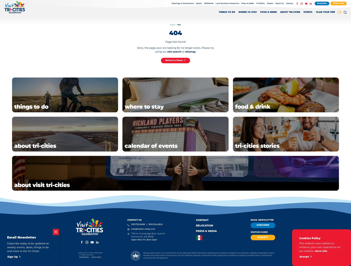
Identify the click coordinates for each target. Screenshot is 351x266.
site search (174, 52)
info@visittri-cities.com (143, 229)
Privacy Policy (96, 257)
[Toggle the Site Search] (345, 13)
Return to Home (174, 60)
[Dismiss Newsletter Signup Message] (56, 232)
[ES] (200, 237)
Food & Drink (268, 12)
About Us (279, 3)
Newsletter (322, 3)
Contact (289, 3)
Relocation (204, 226)
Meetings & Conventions (183, 3)
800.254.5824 (156, 225)
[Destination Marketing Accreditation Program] (135, 256)
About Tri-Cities (290, 12)
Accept (304, 257)
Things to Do (227, 12)
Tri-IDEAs (260, 3)
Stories (270, 3)
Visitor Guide (338, 3)
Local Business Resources (227, 3)
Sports (199, 3)
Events (308, 12)
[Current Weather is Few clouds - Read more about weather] (339, 12)
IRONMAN (208, 3)
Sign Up (12, 257)
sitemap (190, 52)
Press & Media (247, 3)
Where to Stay (247, 12)
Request (263, 237)
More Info (321, 251)
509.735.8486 (138, 225)
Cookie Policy (84, 257)
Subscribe (263, 225)
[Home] (14, 8)
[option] (200, 237)
